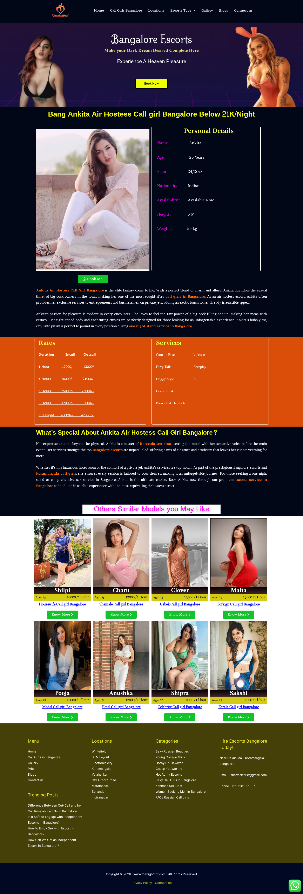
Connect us (243, 10)
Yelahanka (99, 774)
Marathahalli (100, 786)
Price (31, 769)
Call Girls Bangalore (126, 10)
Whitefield (99, 751)
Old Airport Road (104, 780)
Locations (156, 10)
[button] (182, 10)
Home (99, 10)
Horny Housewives (169, 763)
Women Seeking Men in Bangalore (181, 792)
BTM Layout (100, 757)
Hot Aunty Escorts (169, 774)
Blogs (223, 10)
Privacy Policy (142, 883)
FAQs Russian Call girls (172, 797)
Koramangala (101, 769)
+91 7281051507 (243, 786)
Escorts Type (180, 10)
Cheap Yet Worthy (169, 769)
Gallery (207, 10)
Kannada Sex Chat (169, 786)
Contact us (35, 780)
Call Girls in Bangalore (44, 757)
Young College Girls (170, 757)
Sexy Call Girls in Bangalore (176, 780)
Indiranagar (100, 797)
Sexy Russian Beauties (172, 751)
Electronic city (102, 763)
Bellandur (99, 792)
